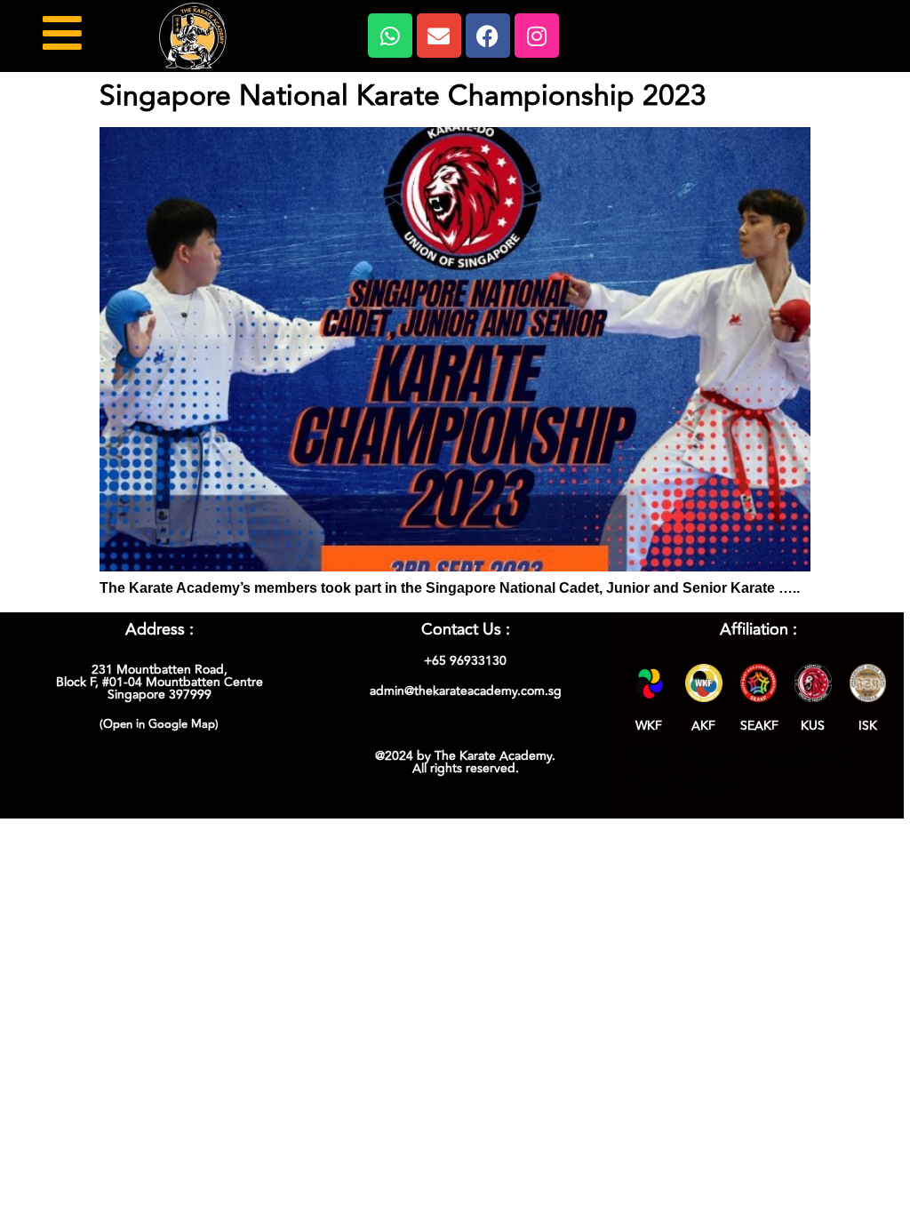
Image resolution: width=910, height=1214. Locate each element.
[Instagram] (537, 35)
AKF (703, 725)
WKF (648, 725)
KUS (813, 725)
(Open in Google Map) (159, 724)
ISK (867, 725)
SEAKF (759, 725)
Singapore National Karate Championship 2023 (403, 96)
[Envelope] (439, 35)
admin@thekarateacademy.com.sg (466, 691)
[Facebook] (488, 35)
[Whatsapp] (390, 35)
